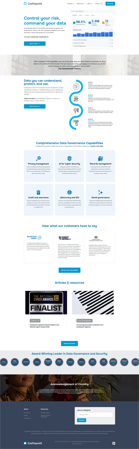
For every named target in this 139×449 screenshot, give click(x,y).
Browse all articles (69, 343)
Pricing (97, 3)
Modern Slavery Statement (46, 416)
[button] (71, 4)
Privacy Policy (45, 412)
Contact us (110, 3)
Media (26, 415)
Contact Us (27, 418)
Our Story (27, 412)
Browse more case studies (69, 270)
